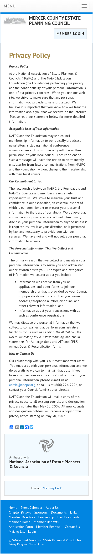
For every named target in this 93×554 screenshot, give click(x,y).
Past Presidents (68, 517)
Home (13, 507)
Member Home (20, 522)
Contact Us (72, 527)
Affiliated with (44, 462)
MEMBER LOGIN (70, 33)
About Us (52, 507)
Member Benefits (46, 522)
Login (32, 531)
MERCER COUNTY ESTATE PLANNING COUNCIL (55, 20)
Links (73, 512)
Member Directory (22, 517)
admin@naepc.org (22, 385)
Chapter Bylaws (20, 512)
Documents (59, 512)
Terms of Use (36, 544)
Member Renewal (49, 527)
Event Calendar (31, 507)
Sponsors (41, 512)
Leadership (46, 517)
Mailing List (52, 488)
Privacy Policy (16, 544)
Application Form (21, 527)
